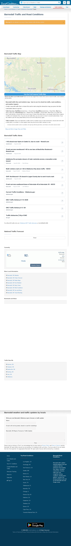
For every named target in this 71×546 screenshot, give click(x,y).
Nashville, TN (26, 488)
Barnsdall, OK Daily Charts (14, 285)
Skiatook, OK (10, 367)
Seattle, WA (26, 470)
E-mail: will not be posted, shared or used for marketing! (21, 425)
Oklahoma (23, 9)
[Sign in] (64, 2)
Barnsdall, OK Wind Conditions (15, 287)
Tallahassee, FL (27, 485)
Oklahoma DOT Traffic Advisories (28, 223)
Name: (8, 420)
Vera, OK (9, 374)
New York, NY (26, 479)
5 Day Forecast (26, 7)
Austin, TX (25, 482)
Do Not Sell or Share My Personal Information (46, 532)
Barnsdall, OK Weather (13, 275)
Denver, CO (26, 506)
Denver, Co (26, 473)
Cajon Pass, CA (27, 509)
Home (5, 9)
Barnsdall (29, 9)
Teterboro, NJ (26, 503)
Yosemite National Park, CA (30, 512)
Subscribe (9, 477)
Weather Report (35, 265)
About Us (9, 474)
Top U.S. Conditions (12, 463)
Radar (35, 7)
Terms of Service (56, 445)
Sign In (10, 480)
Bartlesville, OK (11, 369)
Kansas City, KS (27, 494)
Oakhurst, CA (26, 497)
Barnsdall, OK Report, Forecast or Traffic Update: (19, 431)
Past (67, 7)
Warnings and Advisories (45, 7)
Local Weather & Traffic (14, 9)
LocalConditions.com (33, 530)
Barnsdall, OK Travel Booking (14, 292)
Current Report (6, 7)
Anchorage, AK (27, 464)
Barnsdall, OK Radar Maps (14, 280)
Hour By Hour (16, 7)
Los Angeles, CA (27, 461)
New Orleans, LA (27, 476)
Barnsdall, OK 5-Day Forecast (14, 278)
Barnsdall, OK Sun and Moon (14, 290)
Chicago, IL (26, 491)
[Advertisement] (34, 38)
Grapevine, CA (26, 500)
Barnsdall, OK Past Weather (14, 282)
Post (35, 443)
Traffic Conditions (58, 7)
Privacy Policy (45, 445)
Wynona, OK (10, 364)
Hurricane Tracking (11, 471)
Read (34, 237)
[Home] (9, 3)
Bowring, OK (10, 372)
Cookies (32, 532)
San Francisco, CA (28, 467)
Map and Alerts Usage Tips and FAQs (15, 129)
